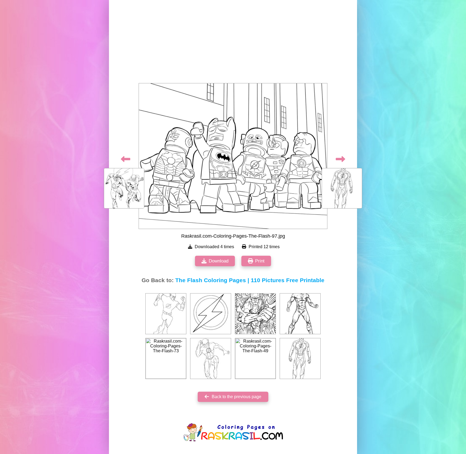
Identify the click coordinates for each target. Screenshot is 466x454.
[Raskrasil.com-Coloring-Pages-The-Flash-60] (210, 313)
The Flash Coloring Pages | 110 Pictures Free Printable (249, 280)
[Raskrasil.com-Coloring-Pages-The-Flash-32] (255, 313)
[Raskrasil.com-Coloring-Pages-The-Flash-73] (165, 358)
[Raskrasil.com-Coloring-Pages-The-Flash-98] (300, 358)
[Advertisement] (233, 43)
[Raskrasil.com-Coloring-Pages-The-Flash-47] (300, 313)
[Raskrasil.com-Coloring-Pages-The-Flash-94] (210, 358)
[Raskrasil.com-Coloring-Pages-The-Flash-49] (255, 358)
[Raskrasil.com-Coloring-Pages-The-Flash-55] (165, 313)
